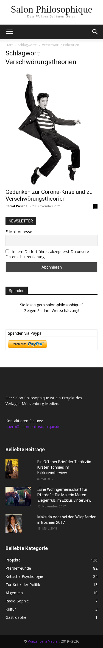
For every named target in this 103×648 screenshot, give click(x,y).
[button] (9, 32)
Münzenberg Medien (43, 641)
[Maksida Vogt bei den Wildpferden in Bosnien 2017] (13, 523)
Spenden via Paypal (25, 333)
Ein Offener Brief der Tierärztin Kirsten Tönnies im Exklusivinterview (64, 467)
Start (9, 45)
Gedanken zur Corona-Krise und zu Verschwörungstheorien (49, 195)
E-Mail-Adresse (18, 231)
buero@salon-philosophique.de (32, 426)
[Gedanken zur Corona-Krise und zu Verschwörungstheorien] (51, 128)
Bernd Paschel (17, 206)
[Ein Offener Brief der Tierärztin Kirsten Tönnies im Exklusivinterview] (11, 468)
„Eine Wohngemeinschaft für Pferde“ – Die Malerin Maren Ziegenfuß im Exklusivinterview (64, 495)
